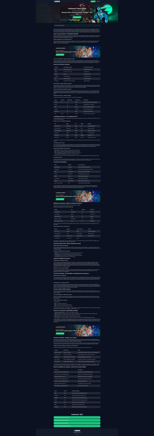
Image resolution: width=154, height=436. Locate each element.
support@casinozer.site (77, 432)
